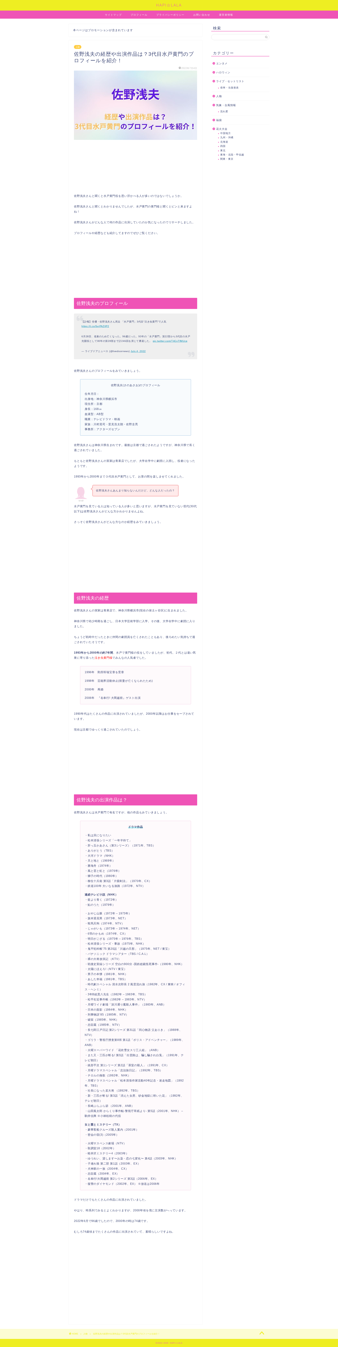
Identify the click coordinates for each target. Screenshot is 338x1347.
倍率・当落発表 (229, 87)
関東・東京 (226, 159)
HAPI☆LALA (169, 5)
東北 (223, 150)
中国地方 (225, 133)
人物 (78, 47)
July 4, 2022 (138, 351)
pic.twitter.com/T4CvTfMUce (170, 341)
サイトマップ (113, 14)
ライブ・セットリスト (230, 81)
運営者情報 (226, 14)
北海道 (224, 142)
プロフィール (139, 14)
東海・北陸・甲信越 (232, 154)
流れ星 (224, 111)
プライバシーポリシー (170, 14)
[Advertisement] (135, 169)
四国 (223, 146)
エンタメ (221, 63)
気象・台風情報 (226, 105)
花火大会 (221, 128)
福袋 (219, 120)
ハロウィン (223, 72)
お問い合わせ (201, 14)
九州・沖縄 (226, 137)
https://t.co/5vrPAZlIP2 (95, 326)
